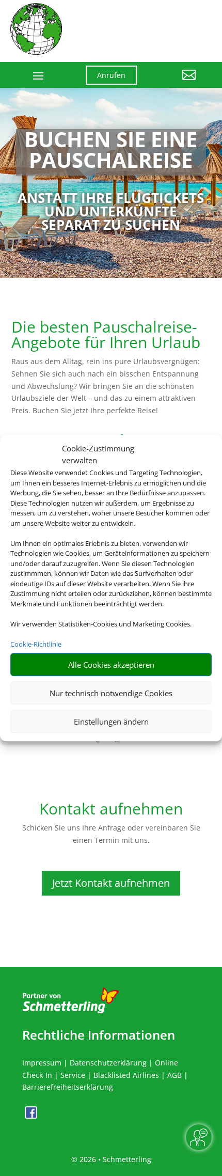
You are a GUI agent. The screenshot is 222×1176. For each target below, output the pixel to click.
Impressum (41, 1063)
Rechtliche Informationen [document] (98, 1035)
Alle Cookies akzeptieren (111, 665)
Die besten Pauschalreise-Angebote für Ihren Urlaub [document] (105, 336)
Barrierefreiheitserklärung (67, 1087)
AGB (174, 1075)
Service (72, 1075)
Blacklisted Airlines (126, 1075)
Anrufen (111, 75)
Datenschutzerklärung (108, 1063)
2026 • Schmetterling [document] (114, 1159)
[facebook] (31, 1116)
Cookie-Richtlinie (35, 644)
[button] (174, 82)
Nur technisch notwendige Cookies (111, 693)
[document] (111, 152)
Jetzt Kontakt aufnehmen (111, 883)
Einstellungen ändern (111, 721)
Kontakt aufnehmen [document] (111, 810)
